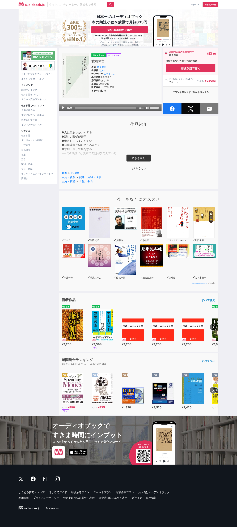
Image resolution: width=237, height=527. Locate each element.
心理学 (75, 173)
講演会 (24, 178)
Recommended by (199, 283)
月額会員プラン (125, 492)
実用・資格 (27, 164)
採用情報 (151, 497)
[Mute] (147, 108)
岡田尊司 (101, 66)
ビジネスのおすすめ (31, 124)
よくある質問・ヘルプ (32, 78)
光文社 (102, 70)
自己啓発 (25, 149)
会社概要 (137, 497)
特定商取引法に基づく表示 (79, 497)
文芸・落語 (27, 168)
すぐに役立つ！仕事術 (32, 115)
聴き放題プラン (80, 492)
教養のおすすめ (29, 119)
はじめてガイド (58, 492)
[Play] (63, 108)
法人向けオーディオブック (154, 492)
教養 (23, 154)
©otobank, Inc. (52, 508)
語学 (23, 159)
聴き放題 (25, 135)
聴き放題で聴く (190, 68)
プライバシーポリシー (46, 497)
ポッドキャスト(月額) (32, 140)
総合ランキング (29, 89)
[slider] (155, 107)
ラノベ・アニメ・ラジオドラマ (37, 173)
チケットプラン (103, 492)
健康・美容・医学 (90, 177)
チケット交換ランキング (33, 99)
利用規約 (24, 497)
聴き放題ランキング (31, 94)
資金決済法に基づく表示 (113, 497)
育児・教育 (86, 181)
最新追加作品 (28, 110)
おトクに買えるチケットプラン (37, 74)
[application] (110, 107)
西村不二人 (109, 73)
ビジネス (25, 145)
